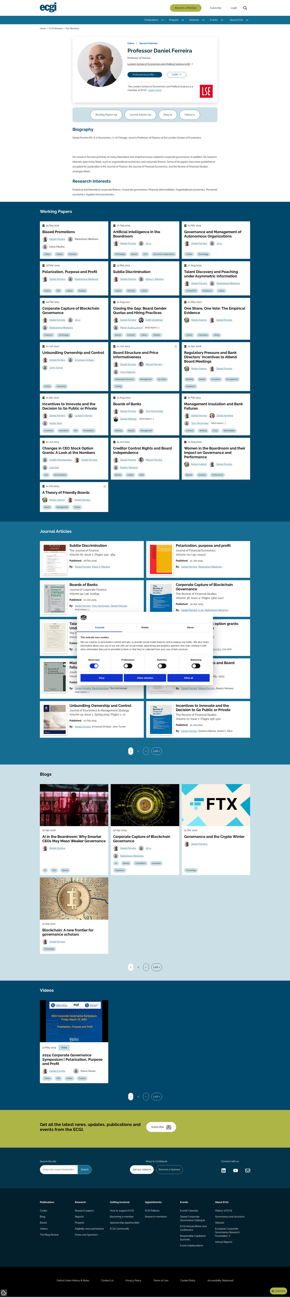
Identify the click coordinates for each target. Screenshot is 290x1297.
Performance (217, 475)
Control (189, 335)
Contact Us (107, 1280)
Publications (151, 20)
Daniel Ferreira (57, 239)
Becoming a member (122, 1216)
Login (234, 7)
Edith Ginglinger (154, 319)
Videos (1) (189, 114)
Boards (134, 254)
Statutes (219, 1222)
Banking (189, 379)
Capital (130, 475)
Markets (156, 335)
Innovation (63, 431)
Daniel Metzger (128, 418)
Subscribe (215, 7)
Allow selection (145, 678)
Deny (101, 678)
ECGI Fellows (152, 1210)
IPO (75, 431)
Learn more (154, 90)
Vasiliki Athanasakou (60, 459)
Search (245, 8)
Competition (191, 291)
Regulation (190, 386)
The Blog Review (49, 1234)
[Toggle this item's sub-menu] (162, 20)
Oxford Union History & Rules (73, 1280)
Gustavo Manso (83, 415)
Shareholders (229, 431)
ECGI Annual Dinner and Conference (193, 1228)
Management (145, 379)
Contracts (48, 335)
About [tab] (190, 627)
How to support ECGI (122, 1210)
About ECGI (236, 20)
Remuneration (60, 475)
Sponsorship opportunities (124, 1222)
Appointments (153, 1202)
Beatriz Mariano (129, 467)
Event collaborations (191, 1245)
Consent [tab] (99, 627)
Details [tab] (145, 627)
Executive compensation (163, 254)
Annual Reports (223, 1242)
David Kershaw (225, 415)
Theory (77, 507)
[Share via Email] (247, 1170)
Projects (173, 20)
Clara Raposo (127, 372)
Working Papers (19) (106, 114)
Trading (118, 386)
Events (214, 20)
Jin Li (148, 243)
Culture (59, 254)
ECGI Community (119, 1228)
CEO (145, 254)
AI (45, 870)
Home (43, 28)
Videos (44, 1228)
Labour (47, 254)
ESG (58, 291)
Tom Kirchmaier (154, 411)
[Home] (48, 7)
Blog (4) (168, 114)
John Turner (56, 367)
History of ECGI (223, 1210)
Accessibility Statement (220, 1280)
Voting (216, 335)
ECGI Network (56, 28)
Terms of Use (160, 1280)
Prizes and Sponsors (86, 1234)
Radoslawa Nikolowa (86, 279)
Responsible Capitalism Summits (193, 1238)
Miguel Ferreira (154, 364)
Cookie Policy (187, 1280)
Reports (79, 1216)
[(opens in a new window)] (223, 1170)
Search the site (48, 1161)
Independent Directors (124, 379)
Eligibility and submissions (89, 1228)
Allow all (188, 678)
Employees (207, 291)
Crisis (215, 431)
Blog (42, 1216)
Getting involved (119, 1202)
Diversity (72, 254)
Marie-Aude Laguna (131, 327)
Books (43, 1222)
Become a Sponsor (169, 1169)
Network (194, 20)
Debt (142, 475)
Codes (43, 1210)
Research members (156, 1216)
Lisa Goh (54, 467)
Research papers (84, 1210)
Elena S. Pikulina (154, 279)
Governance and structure (229, 1216)
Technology (120, 254)
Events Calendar (189, 1210)
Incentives (215, 379)
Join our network (141, 1169)
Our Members (72, 28)
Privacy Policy (133, 1280)
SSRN (175, 74)
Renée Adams (199, 319)
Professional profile (143, 74)
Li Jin (201, 610)
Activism (189, 431)
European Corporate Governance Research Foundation (227, 1232)
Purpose (82, 291)
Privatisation (89, 431)
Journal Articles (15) (140, 114)
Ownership (203, 335)
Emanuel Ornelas (84, 360)
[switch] (128, 665)
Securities (162, 379)
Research (80, 1202)
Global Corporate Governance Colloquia (192, 1218)
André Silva (55, 423)
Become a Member (186, 7)
